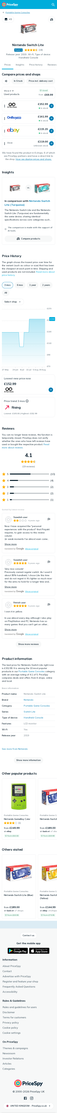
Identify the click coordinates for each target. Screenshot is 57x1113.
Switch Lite (29, 711)
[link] (28, 211)
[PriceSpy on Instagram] (32, 1098)
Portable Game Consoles (18, 12)
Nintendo (28, 699)
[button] (8, 19)
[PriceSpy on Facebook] (25, 1098)
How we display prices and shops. (34, 159)
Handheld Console (33, 717)
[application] (28, 340)
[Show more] (4, 106)
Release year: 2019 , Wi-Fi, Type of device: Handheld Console (28, 56)
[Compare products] (51, 19)
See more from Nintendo (15, 748)
